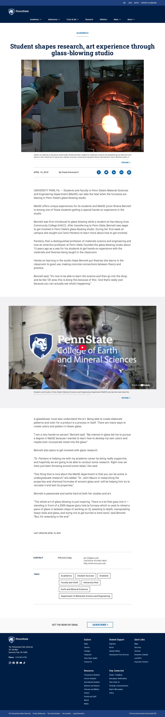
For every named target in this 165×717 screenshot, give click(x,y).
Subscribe (99, 624)
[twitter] (106, 172)
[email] (121, 172)
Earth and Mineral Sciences (74, 589)
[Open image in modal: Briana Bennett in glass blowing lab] (82, 106)
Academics (83, 33)
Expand (125, 162)
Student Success (85, 576)
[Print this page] (129, 172)
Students (103, 576)
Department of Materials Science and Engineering (85, 596)
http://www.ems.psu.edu (95, 563)
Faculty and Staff (69, 582)
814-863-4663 (100, 560)
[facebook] (99, 172)
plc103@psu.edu (91, 558)
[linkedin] (114, 172)
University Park (91, 582)
